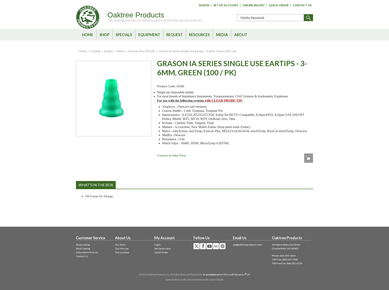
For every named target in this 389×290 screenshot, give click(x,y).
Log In (157, 244)
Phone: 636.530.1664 (283, 255)
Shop (104, 34)
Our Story (120, 244)
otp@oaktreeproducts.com (247, 244)
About (240, 34)
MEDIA (222, 34)
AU (216, 246)
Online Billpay (254, 5)
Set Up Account (225, 5)
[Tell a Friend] (308, 158)
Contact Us (302, 5)
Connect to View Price (171, 155)
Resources (199, 34)
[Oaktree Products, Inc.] (87, 17)
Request (174, 34)
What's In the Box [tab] (95, 185)
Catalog (95, 51)
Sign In (204, 5)
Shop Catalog (83, 244)
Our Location (122, 252)
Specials (124, 34)
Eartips (108, 51)
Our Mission (122, 248)
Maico (120, 51)
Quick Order (279, 5)
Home (87, 34)
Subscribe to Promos (87, 252)
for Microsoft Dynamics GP (226, 274)
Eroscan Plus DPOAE (141, 51)
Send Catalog (83, 248)
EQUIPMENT (149, 34)
